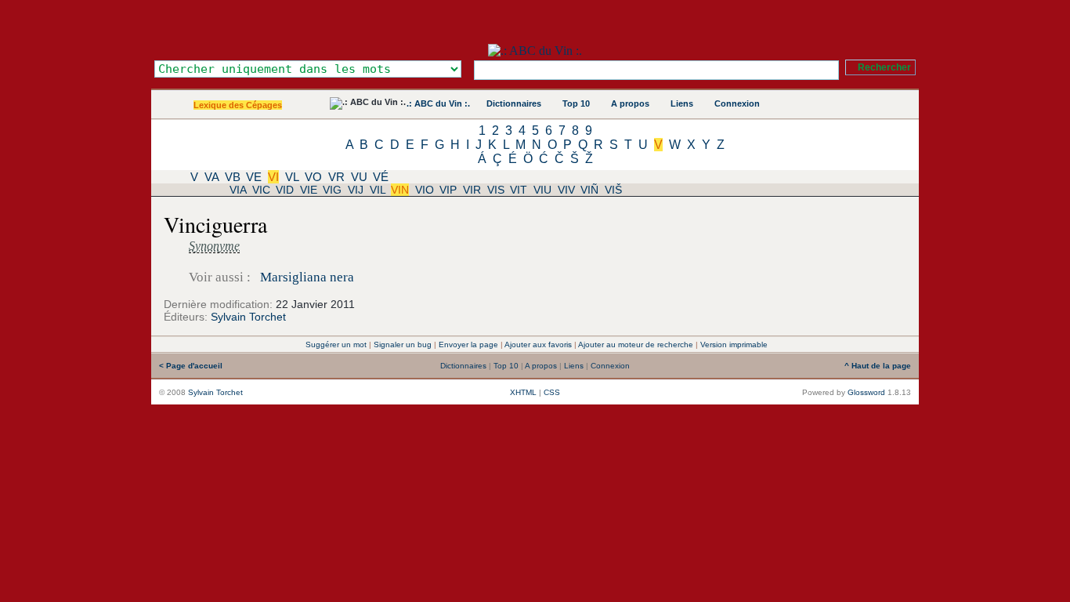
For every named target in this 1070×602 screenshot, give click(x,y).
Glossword (866, 392)
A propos (630, 103)
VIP (448, 189)
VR (336, 176)
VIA (238, 189)
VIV (566, 189)
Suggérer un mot (336, 344)
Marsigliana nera (307, 277)
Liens (682, 103)
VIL (377, 189)
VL (291, 176)
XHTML (523, 392)
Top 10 (576, 103)
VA (211, 176)
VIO (424, 189)
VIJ (355, 189)
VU (359, 176)
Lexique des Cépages (237, 105)
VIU (542, 189)
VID (285, 189)
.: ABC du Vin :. (438, 103)
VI (273, 176)
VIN (400, 189)
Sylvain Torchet (248, 316)
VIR (472, 189)
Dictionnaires (513, 103)
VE (254, 176)
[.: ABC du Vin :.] (535, 50)
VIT (518, 189)
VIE (308, 189)
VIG (332, 189)
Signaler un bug (403, 344)
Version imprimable (734, 344)
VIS (495, 189)
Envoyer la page (468, 344)
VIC (261, 189)
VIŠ (613, 189)
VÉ (381, 176)
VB (232, 176)
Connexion (737, 103)
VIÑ (589, 189)
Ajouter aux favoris (538, 344)
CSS (552, 392)
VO (313, 176)
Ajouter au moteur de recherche (635, 344)
